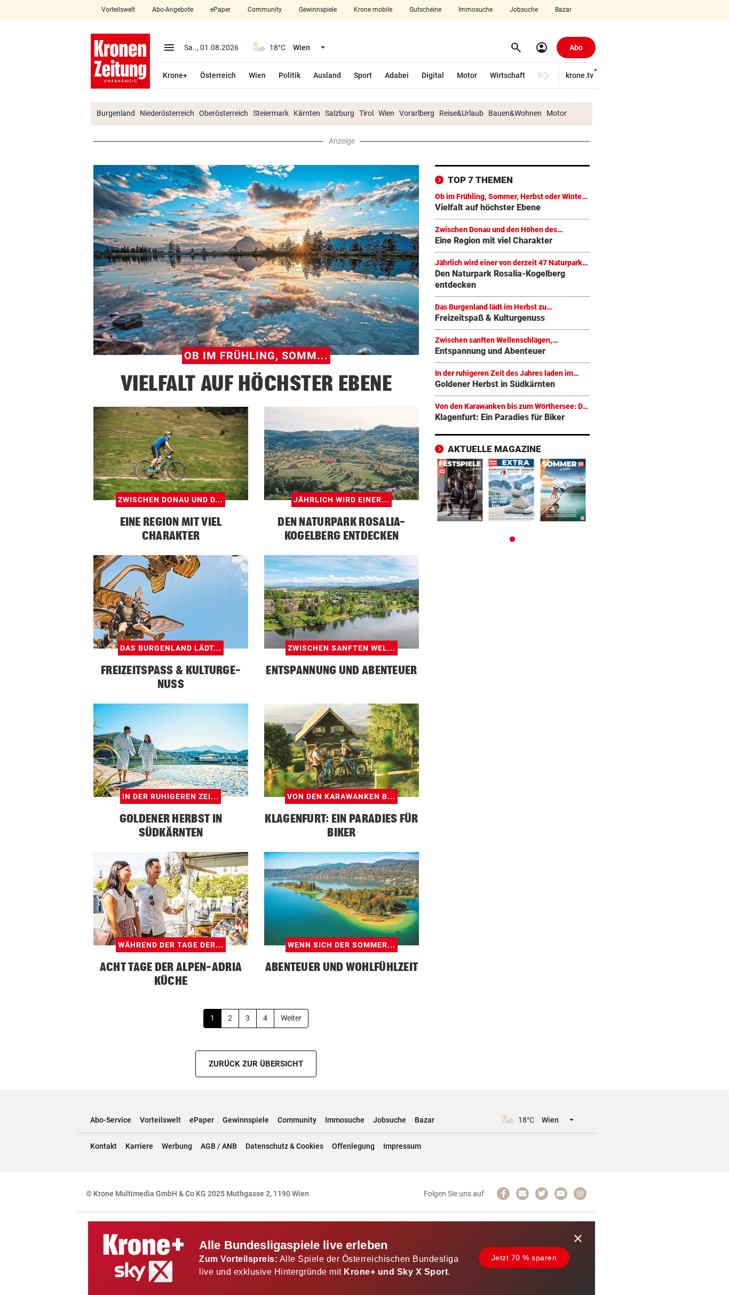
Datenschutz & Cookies (284, 1146)
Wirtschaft (507, 75)
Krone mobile (373, 9)
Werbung (177, 1146)
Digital (433, 75)
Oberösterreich (223, 113)
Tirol (366, 113)
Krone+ (175, 75)
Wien (257, 75)
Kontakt (103, 1146)
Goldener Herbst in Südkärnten (495, 384)
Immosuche (475, 9)
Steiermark (271, 113)
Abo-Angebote (172, 9)
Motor (467, 75)
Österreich (218, 75)
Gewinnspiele (318, 9)
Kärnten (307, 113)
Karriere (139, 1146)
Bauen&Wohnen (515, 113)
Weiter (291, 1018)
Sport (363, 75)
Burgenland (116, 113)
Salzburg (339, 113)
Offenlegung (353, 1146)
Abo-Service (110, 1120)
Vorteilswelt (118, 9)
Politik (289, 75)
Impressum (402, 1146)
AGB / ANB (219, 1146)
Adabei (397, 75)
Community (265, 9)
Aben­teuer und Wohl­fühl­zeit (341, 966)
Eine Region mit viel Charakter (493, 240)
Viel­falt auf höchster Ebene (256, 383)
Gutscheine (425, 9)
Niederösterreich (167, 113)
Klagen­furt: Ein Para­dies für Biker (500, 417)
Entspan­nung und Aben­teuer (341, 670)
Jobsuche (524, 9)
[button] (546, 76)
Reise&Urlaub (461, 113)
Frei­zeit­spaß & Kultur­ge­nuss (490, 318)
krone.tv (579, 75)
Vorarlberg (416, 113)
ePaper (220, 9)
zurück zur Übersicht (256, 1064)
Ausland (327, 75)
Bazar (563, 9)
